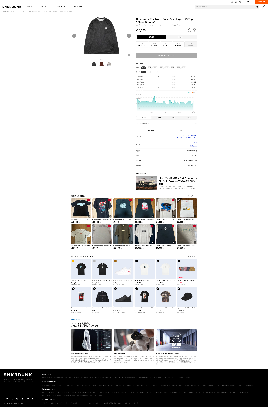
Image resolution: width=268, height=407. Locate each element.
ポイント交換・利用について (83, 385)
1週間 (159, 118)
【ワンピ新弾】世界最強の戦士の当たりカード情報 (113, 403)
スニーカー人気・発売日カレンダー (51, 392)
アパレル (29, 7)
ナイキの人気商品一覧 (156, 392)
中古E (183, 67)
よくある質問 (130, 385)
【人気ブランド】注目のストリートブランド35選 (54, 403)
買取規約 (193, 385)
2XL (164, 72)
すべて (143, 67)
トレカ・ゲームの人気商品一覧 (101, 392)
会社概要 (181, 377)
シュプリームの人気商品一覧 (189, 392)
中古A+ (155, 67)
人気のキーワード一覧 (69, 395)
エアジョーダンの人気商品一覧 (172, 392)
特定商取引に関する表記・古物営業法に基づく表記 (138, 377)
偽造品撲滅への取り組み (60, 377)
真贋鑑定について (56, 385)
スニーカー (43, 7)
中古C (172, 67)
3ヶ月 (189, 118)
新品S (149, 67)
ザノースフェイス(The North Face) (187, 137)
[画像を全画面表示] (101, 35)
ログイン (249, 2)
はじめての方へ (46, 385)
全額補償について (165, 385)
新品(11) (151, 37)
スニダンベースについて (75, 377)
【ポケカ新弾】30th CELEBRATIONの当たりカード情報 (83, 403)
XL (159, 72)
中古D (178, 67)
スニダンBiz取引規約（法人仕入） (207, 385)
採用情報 (188, 377)
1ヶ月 (174, 118)
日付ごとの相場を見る (142, 123)
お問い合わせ (139, 385)
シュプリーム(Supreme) (190, 135)
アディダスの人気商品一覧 (224, 392)
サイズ (181, 130)
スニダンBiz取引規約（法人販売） (226, 385)
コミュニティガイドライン (152, 385)
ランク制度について (68, 385)
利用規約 (187, 385)
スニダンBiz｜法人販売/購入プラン (104, 377)
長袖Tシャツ (193, 146)
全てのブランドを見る (96, 395)
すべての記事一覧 (133, 403)
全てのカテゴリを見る (82, 395)
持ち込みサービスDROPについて (116, 385)
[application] (166, 103)
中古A (161, 67)
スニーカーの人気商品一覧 (69, 392)
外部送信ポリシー (158, 377)
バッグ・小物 (78, 7)
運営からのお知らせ (177, 385)
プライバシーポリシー (171, 377)
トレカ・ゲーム (60, 7)
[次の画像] (129, 36)
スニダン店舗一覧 (88, 377)
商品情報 (151, 130)
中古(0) (180, 37)
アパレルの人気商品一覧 (84, 392)
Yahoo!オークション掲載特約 (245, 385)
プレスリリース (119, 377)
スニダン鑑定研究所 (47, 377)
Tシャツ (194, 144)
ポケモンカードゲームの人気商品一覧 (138, 392)
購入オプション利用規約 (99, 385)
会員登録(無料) (262, 2)
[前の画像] (74, 36)
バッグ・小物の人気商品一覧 (118, 392)
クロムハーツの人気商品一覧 (240, 392)
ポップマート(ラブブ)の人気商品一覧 (51, 395)
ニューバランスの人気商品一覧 (207, 392)
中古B (167, 67)
